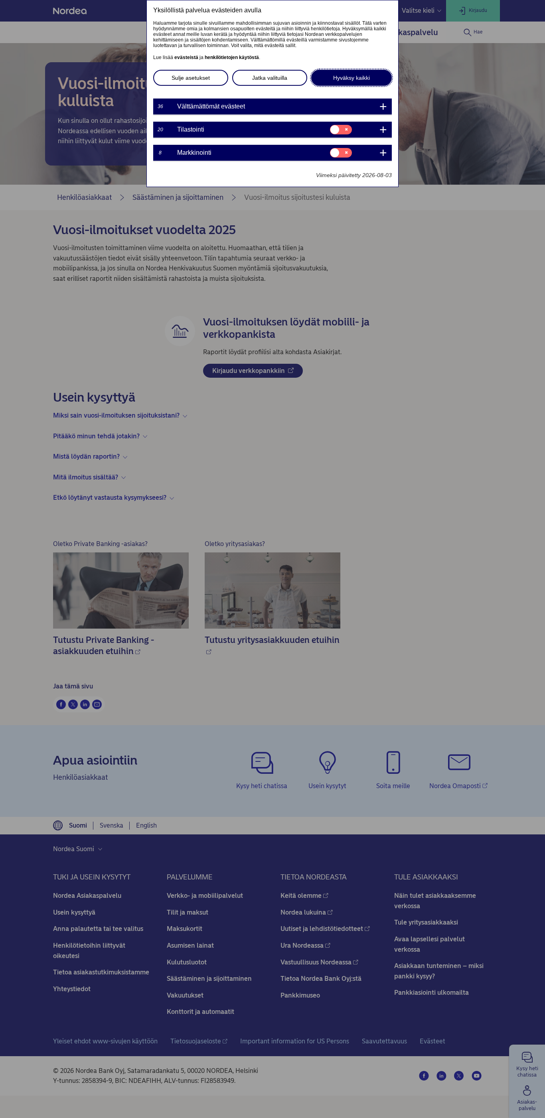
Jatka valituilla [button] (269, 78)
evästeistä (186, 57)
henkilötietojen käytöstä (232, 57)
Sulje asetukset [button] (191, 78)
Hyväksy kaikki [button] (351, 78)
